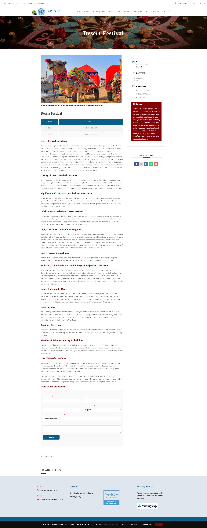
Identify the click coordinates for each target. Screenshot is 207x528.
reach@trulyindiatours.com (37, 3)
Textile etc (141, 98)
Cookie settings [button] (146, 524)
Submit (51, 437)
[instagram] (204, 3)
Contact (166, 11)
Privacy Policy (75, 497)
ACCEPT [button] (159, 524)
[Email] (156, 164)
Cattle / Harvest (144, 90)
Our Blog (155, 11)
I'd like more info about (54, 415)
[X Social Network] (141, 164)
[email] (193, 3)
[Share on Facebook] (136, 164)
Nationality (89, 406)
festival (49, 456)
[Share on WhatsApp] (151, 164)
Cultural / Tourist (144, 94)
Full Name (48, 397)
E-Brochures (182, 3)
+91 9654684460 (13, 3)
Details (46, 424)
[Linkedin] (146, 164)
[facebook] (197, 3)
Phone (46, 406)
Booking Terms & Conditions (81, 493)
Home (79, 11)
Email (86, 397)
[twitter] (200, 3)
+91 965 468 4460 (48, 490)
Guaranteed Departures (94, 11)
